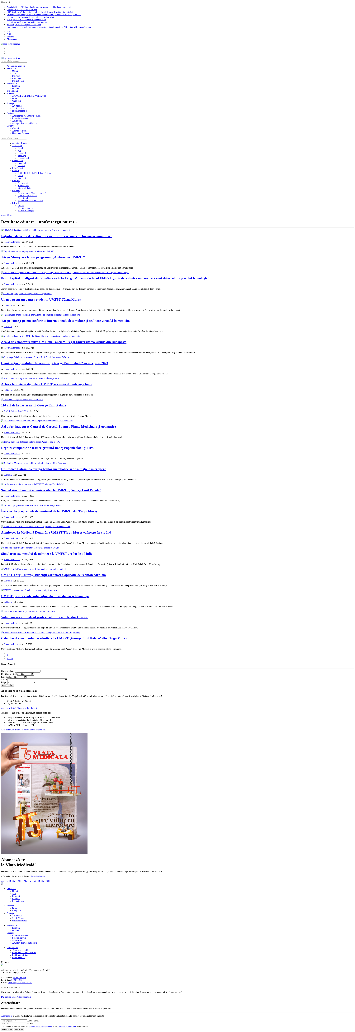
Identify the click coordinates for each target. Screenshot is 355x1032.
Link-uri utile (12, 947)
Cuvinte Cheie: (7, 671)
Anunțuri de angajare (16, 66)
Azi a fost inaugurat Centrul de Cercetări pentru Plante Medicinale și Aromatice (58, 426)
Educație (10, 103)
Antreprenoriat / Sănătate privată (26, 116)
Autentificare (6, 215)
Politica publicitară (20, 955)
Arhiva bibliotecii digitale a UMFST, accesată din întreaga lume (46, 384)
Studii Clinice (18, 918)
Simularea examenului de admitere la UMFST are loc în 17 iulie (46, 553)
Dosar (14, 98)
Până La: (5, 677)
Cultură (15, 128)
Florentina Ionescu (12, 242)
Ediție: (4, 682)
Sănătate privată (19, 938)
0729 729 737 (17, 980)
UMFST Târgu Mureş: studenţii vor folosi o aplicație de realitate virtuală (53, 575)
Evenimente (12, 83)
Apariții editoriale (19, 131)
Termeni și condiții (20, 950)
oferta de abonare (37, 876)
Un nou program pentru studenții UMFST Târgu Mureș (41, 299)
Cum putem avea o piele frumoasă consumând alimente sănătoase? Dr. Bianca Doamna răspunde (49, 27)
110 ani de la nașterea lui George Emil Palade (33, 405)
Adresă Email (33, 1021)
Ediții (9, 34)
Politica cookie (18, 957)
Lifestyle (10, 126)
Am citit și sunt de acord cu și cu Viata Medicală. (47, 1026)
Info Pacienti (12, 91)
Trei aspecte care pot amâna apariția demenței (26, 19)
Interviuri (16, 76)
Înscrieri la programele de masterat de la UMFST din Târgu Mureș (49, 511)
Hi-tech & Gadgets (20, 133)
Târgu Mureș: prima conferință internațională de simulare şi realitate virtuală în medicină (65, 320)
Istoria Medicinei (19, 111)
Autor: (4, 679)
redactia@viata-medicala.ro (20, 982)
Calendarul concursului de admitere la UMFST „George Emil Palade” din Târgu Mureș (64, 638)
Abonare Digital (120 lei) (12, 881)
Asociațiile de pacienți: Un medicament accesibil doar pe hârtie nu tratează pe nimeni (44, 14)
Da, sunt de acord (9, 997)
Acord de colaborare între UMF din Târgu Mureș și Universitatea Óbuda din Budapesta (63, 342)
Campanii (16, 101)
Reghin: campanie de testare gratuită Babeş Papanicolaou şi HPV (47, 448)
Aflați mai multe (24, 997)
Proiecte (10, 93)
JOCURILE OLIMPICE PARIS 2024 (29, 96)
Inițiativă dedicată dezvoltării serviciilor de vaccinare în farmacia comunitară (56, 236)
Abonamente (12, 39)
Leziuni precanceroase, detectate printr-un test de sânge (31, 17)
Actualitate (11, 68)
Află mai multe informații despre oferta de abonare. (23, 730)
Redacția (10, 36)
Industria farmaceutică (21, 118)
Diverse (15, 88)
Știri (8, 31)
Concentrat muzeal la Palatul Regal (22, 9)
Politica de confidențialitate (24, 952)
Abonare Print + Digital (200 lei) (38, 881)
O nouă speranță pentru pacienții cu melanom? (27, 22)
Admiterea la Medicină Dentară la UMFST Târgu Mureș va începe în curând (56, 532)
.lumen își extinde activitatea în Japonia (24, 24)
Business (10, 113)
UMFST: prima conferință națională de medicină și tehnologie (45, 596)
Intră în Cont (7, 1029)
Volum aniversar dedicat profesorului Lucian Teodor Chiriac (44, 617)
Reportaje (16, 78)
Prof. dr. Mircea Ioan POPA (16, 411)
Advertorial (17, 121)
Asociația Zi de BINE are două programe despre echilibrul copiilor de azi (39, 7)
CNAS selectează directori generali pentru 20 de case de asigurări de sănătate (40, 12)
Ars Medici (17, 106)
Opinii (15, 71)
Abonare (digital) (8, 708)
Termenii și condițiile (66, 1026)
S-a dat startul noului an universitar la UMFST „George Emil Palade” (51, 490)
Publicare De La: (8, 674)
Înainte (10, 658)
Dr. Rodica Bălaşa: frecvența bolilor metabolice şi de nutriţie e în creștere (53, 469)
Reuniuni (16, 86)
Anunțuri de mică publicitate (24, 123)
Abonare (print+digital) (27, 708)
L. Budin (8, 305)
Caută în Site (7, 685)
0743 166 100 (19, 977)
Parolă (30, 1023)
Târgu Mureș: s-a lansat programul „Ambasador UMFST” (43, 257)
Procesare (19, 1029)
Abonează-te (6, 1016)
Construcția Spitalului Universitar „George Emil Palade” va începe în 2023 (54, 363)
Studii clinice (18, 108)
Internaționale (18, 81)
